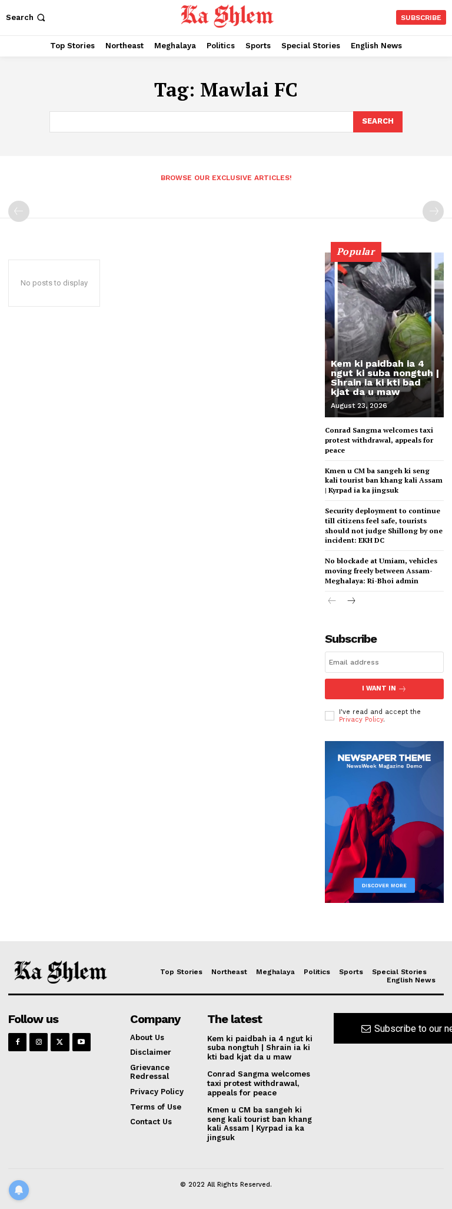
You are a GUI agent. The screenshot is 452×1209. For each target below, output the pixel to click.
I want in (379, 688)
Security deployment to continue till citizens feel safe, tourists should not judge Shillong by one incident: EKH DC (384, 525)
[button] (27, 17)
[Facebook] (17, 1042)
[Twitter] (60, 1042)
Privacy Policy (361, 719)
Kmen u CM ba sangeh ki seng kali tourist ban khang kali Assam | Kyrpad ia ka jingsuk (384, 480)
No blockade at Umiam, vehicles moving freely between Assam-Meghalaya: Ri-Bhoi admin (381, 570)
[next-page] (351, 601)
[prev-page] (18, 211)
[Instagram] (38, 1042)
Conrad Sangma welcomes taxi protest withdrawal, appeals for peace (379, 440)
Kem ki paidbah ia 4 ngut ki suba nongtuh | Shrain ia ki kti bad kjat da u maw (385, 377)
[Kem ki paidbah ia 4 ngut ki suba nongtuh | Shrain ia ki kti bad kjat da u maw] (384, 335)
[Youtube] (81, 1042)
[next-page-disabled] (433, 211)
